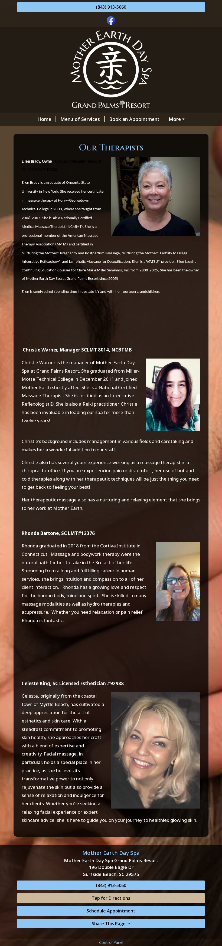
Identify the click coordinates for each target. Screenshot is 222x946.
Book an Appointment (134, 119)
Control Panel (111, 942)
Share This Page (109, 924)
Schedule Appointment (111, 911)
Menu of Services (80, 119)
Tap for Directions (111, 898)
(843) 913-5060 (111, 7)
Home (44, 119)
